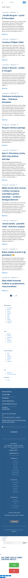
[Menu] (3, 2)
